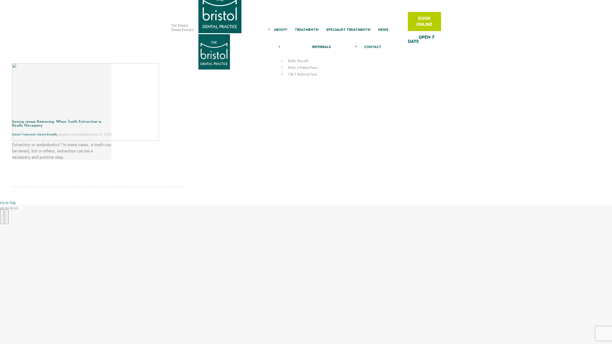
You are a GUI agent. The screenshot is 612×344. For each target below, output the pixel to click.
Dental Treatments (24, 134)
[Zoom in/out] (16, 208)
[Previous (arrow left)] (2, 216)
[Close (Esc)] (2, 208)
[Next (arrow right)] (7, 216)
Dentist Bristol (46, 134)
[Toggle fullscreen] (11, 208)
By (69, 134)
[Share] (7, 208)
